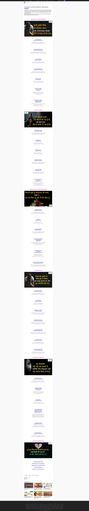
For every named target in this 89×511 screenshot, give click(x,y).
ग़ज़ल (33, 0)
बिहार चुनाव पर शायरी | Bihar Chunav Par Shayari (28, 489)
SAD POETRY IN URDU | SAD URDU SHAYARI (38, 463)
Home (28, 2)
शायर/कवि (41, 0)
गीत (35, 0)
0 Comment (37, 8)
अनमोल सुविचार (47, 0)
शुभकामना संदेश (38, 0)
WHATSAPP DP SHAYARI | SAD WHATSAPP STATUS (38, 465)
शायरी (24, 0)
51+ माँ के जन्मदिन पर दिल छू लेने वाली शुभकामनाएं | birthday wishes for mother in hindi (38, 497)
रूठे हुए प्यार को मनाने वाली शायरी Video (38, 467)
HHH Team (30, 8)
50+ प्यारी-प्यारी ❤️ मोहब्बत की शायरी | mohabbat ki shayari (47, 497)
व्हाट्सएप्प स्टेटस (30, 0)
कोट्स (27, 0)
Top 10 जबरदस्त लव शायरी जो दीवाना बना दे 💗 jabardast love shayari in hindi (38, 489)
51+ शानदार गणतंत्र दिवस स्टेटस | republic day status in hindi (47, 488)
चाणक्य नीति (51, 0)
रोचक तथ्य (44, 0)
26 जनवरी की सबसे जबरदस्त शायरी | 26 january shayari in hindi (28, 497)
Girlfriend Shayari (26, 8)
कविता (53, 0)
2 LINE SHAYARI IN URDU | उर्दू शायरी (38, 461)
